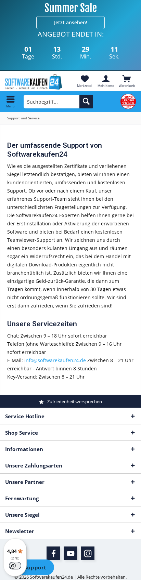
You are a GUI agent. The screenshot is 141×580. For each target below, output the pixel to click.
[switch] (15, 565)
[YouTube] (70, 553)
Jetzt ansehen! (70, 22)
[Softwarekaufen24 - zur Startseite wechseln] (35, 82)
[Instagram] (87, 553)
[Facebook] (53, 553)
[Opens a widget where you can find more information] (30, 568)
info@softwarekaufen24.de (55, 360)
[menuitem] (127, 81)
